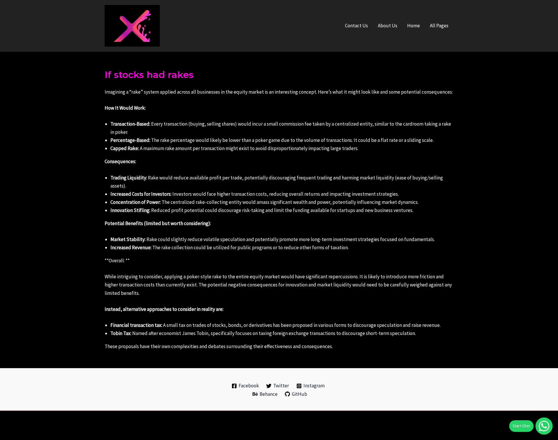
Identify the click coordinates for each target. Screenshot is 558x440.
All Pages (439, 25)
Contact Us (356, 25)
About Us (387, 25)
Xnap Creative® (195, 22)
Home (413, 25)
